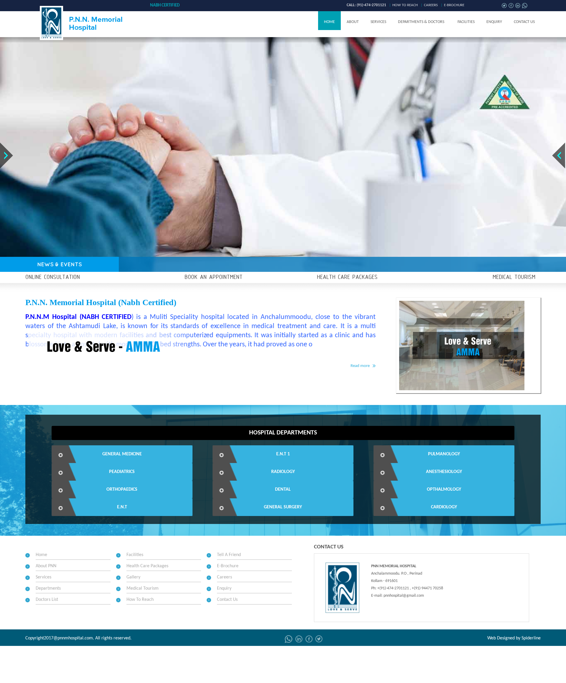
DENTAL (283, 489)
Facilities (466, 22)
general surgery (283, 507)
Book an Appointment (214, 277)
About (353, 22)
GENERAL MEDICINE (122, 454)
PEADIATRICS (122, 471)
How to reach (405, 5)
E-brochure (454, 5)
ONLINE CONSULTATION (52, 277)
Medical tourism (514, 277)
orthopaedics (121, 489)
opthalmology (444, 489)
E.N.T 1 (283, 454)
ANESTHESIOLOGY (444, 471)
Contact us (524, 22)
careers (431, 5)
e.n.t (122, 507)
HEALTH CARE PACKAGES (347, 277)
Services (378, 22)
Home (329, 22)
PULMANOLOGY (444, 454)
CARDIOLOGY (444, 507)
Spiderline (531, 638)
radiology (283, 471)
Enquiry (494, 22)
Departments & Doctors (421, 22)
